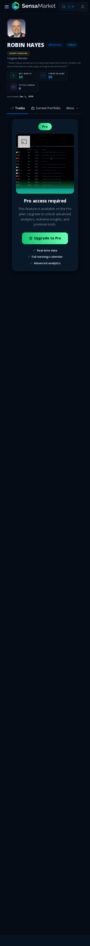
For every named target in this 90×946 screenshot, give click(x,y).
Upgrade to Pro (47, 238)
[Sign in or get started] (83, 6)
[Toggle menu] (6, 6)
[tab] (17, 108)
